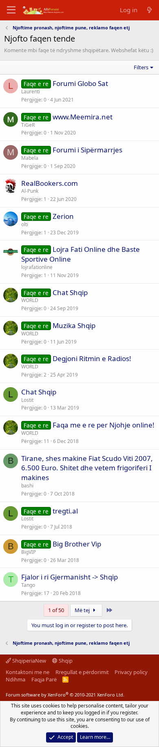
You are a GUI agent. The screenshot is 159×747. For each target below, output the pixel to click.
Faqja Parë (44, 679)
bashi (27, 485)
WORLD (29, 300)
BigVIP (28, 552)
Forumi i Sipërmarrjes (87, 149)
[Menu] (11, 10)
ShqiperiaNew (28, 660)
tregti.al (65, 511)
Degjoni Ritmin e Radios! (92, 358)
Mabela (29, 157)
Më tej (83, 610)
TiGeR (28, 124)
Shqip (65, 660)
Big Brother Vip (77, 544)
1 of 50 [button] (56, 610)
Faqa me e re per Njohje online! (104, 425)
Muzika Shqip (74, 325)
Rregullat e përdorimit (82, 672)
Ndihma (15, 679)
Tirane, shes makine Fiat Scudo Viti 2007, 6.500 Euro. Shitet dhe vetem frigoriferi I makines (87, 468)
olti (24, 224)
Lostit (27, 400)
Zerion (63, 216)
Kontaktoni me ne (27, 672)
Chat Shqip (70, 292)
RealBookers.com (49, 183)
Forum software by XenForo (65, 695)
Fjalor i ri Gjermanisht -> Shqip (69, 577)
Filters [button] (141, 67)
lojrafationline (37, 267)
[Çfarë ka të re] (149, 10)
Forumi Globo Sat (80, 83)
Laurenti (30, 91)
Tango (28, 585)
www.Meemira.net (83, 116)
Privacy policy (131, 672)
